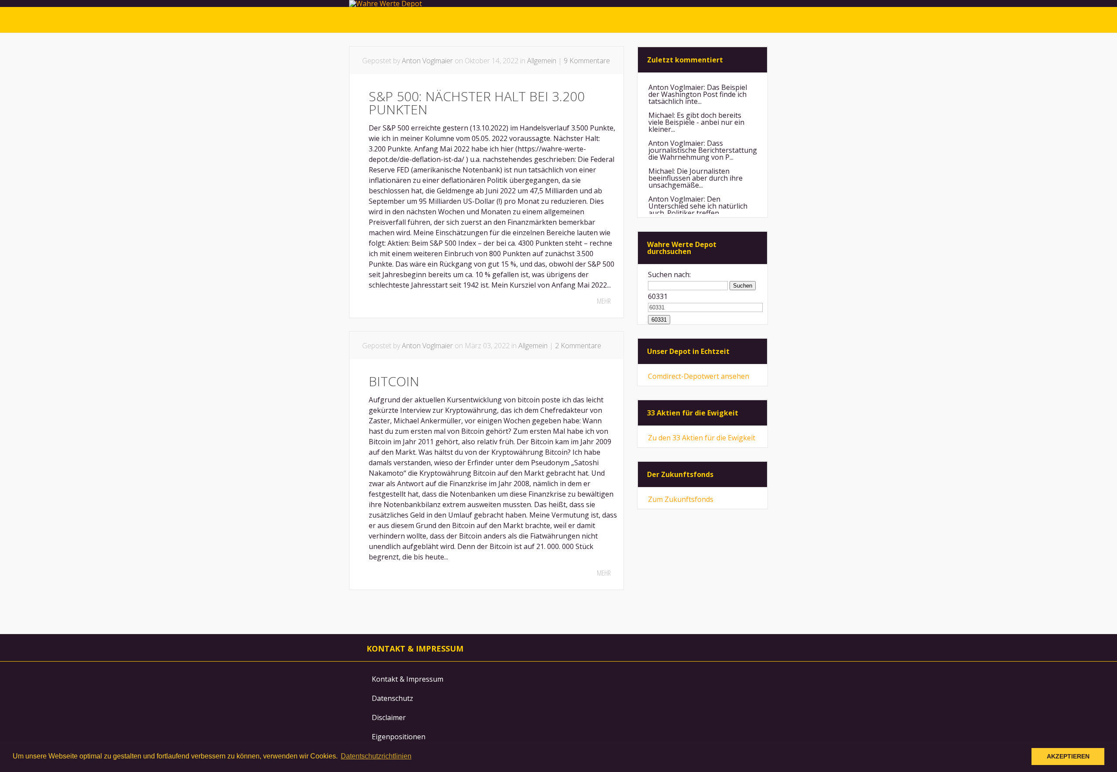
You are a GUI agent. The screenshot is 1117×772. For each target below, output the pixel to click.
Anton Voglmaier (427, 60)
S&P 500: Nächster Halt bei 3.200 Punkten (477, 102)
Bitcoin (394, 381)
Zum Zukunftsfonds (680, 499)
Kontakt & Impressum (407, 679)
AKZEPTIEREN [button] (1068, 756)
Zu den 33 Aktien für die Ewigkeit (701, 438)
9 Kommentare (587, 60)
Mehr (604, 301)
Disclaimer (389, 717)
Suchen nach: (669, 274)
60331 (658, 296)
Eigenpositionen (398, 736)
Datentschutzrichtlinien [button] (376, 756)
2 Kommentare (578, 345)
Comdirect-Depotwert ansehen (698, 376)
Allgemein (541, 60)
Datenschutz (392, 698)
